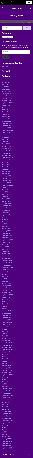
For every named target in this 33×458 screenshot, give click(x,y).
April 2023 (5, 169)
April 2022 (5, 196)
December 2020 (7, 233)
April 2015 (5, 384)
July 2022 (5, 189)
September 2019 (7, 267)
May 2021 (5, 221)
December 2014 (7, 388)
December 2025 (7, 96)
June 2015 (5, 379)
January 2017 (6, 340)
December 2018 (7, 288)
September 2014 (7, 395)
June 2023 (5, 164)
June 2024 (5, 137)
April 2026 (5, 87)
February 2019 (6, 283)
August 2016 (6, 352)
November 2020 (7, 235)
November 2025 (7, 98)
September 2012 (7, 448)
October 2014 (6, 393)
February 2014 (6, 409)
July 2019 (5, 272)
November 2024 (7, 125)
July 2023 (5, 162)
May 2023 (5, 167)
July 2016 (5, 354)
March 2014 (5, 407)
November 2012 (7, 443)
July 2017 (5, 327)
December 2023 (7, 151)
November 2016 (7, 345)
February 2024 (6, 146)
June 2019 (5, 274)
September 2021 (7, 212)
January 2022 (6, 203)
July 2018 (5, 299)
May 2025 (5, 112)
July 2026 (5, 80)
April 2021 (5, 224)
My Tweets (5, 67)
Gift (29, 3)
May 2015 (5, 381)
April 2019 (5, 279)
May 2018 (5, 304)
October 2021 (6, 210)
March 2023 (6, 171)
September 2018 (7, 295)
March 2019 (5, 281)
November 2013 (7, 416)
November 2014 (7, 391)
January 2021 (6, 231)
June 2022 (5, 192)
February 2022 (6, 201)
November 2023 (7, 153)
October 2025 (6, 100)
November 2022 (7, 180)
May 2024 (5, 139)
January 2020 (6, 258)
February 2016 (6, 365)
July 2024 (5, 135)
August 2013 (6, 423)
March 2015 (5, 386)
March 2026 (6, 89)
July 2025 (5, 107)
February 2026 (6, 91)
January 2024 (6, 148)
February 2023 (6, 173)
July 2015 (5, 377)
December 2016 (7, 343)
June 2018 (5, 301)
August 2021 (6, 215)
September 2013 (7, 420)
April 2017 (5, 333)
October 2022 (6, 183)
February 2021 (6, 228)
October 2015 (6, 372)
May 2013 (5, 429)
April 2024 (5, 141)
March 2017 (5, 336)
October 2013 (6, 418)
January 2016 (6, 368)
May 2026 (5, 84)
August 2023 (6, 160)
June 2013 (5, 427)
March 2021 (5, 226)
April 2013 (5, 432)
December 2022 (7, 178)
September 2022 (7, 185)
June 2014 (5, 402)
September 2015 (7, 375)
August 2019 (6, 269)
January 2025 (6, 121)
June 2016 (5, 356)
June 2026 (5, 82)
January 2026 (6, 93)
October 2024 (6, 128)
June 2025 (5, 109)
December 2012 (7, 441)
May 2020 (5, 249)
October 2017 (6, 320)
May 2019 (5, 276)
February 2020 (6, 256)
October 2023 (6, 155)
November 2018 (7, 290)
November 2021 (7, 208)
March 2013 (5, 434)
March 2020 (6, 253)
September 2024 (7, 130)
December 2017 (7, 315)
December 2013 (7, 413)
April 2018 (5, 306)
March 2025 (6, 116)
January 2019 (6, 285)
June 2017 (5, 329)
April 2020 (5, 251)
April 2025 (5, 114)
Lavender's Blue (16, 8)
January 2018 (6, 313)
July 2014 (5, 400)
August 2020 (6, 242)
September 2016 (7, 349)
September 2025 (7, 103)
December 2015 (7, 370)
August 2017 (6, 324)
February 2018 (6, 311)
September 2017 (7, 322)
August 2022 (6, 187)
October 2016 (6, 347)
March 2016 (5, 363)
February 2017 (6, 338)
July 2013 (5, 425)
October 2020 (6, 237)
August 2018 (6, 297)
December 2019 (7, 260)
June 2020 (5, 247)
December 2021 (7, 205)
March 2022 (6, 199)
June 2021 (5, 219)
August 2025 (6, 105)
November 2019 (7, 263)
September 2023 (7, 157)
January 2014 (6, 411)
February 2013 (6, 436)
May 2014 (5, 404)
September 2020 (7, 240)
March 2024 (6, 144)
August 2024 (6, 132)
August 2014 (6, 397)
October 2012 (6, 445)
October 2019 (6, 265)
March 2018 (5, 308)
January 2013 (6, 439)
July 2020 (5, 244)
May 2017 (5, 331)
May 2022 (5, 194)
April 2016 (5, 361)
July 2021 (5, 217)
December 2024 (7, 123)
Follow (6, 57)
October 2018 (6, 292)
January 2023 (6, 176)
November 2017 (7, 317)
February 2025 (6, 119)
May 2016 (5, 359)
